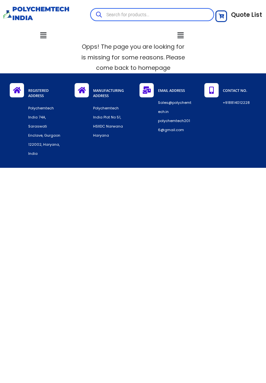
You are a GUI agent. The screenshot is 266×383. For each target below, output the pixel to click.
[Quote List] (221, 16)
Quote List (246, 14)
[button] (43, 35)
